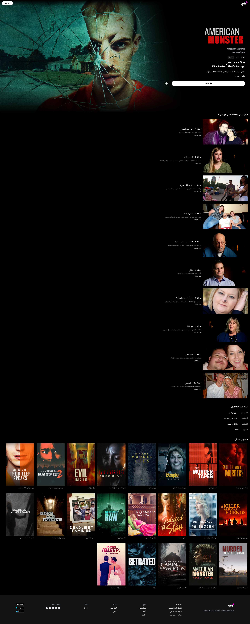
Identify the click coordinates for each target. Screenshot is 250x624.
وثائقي (235, 424)
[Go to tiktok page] (53, 608)
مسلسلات (142, 608)
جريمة (229, 424)
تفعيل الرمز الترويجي (175, 608)
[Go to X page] (47, 608)
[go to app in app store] (20, 604)
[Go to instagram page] (56, 608)
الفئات (144, 615)
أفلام (144, 611)
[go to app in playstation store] (20, 611)
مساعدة (179, 604)
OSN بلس (114, 608)
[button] (7, 3)
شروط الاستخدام (176, 611)
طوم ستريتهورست (230, 418)
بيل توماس (232, 412)
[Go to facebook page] (59, 608)
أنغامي (115, 611)
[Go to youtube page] (50, 608)
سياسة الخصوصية (176, 615)
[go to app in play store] (20, 608)
